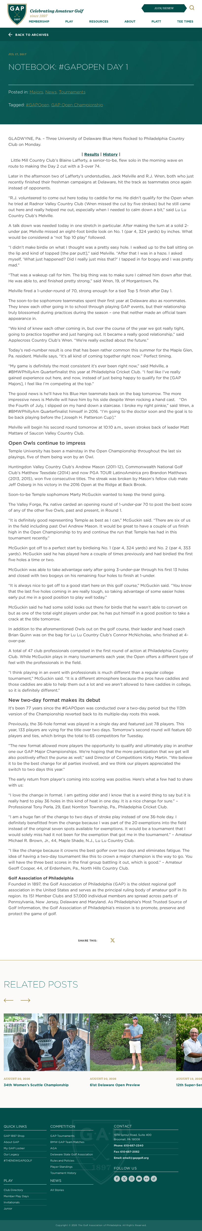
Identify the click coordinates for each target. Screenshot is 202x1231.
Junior (8, 1208)
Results (91, 154)
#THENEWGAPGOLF (18, 1160)
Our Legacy (11, 1154)
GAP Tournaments (62, 1136)
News (55, 1180)
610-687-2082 (129, 1151)
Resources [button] (98, 21)
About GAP (11, 1142)
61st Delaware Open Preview (115, 1085)
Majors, (37, 92)
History (110, 154)
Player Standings (61, 1166)
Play (8, 1180)
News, (51, 92)
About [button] (129, 21)
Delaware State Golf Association (71, 1154)
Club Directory (13, 1190)
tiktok (154, 1179)
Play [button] (69, 21)
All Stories (57, 1190)
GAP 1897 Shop (14, 1136)
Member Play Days (16, 1196)
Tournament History (63, 1173)
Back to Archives (32, 35)
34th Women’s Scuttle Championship (36, 1085)
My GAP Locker (14, 1148)
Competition (62, 1126)
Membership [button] (39, 21)
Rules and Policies (62, 1160)
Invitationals (11, 1202)
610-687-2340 (133, 1145)
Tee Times (185, 21)
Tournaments (72, 92)
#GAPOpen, (38, 105)
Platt (156, 21)
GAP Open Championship (77, 105)
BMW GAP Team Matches (67, 1142)
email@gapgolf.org (136, 1158)
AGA (53, 1148)
